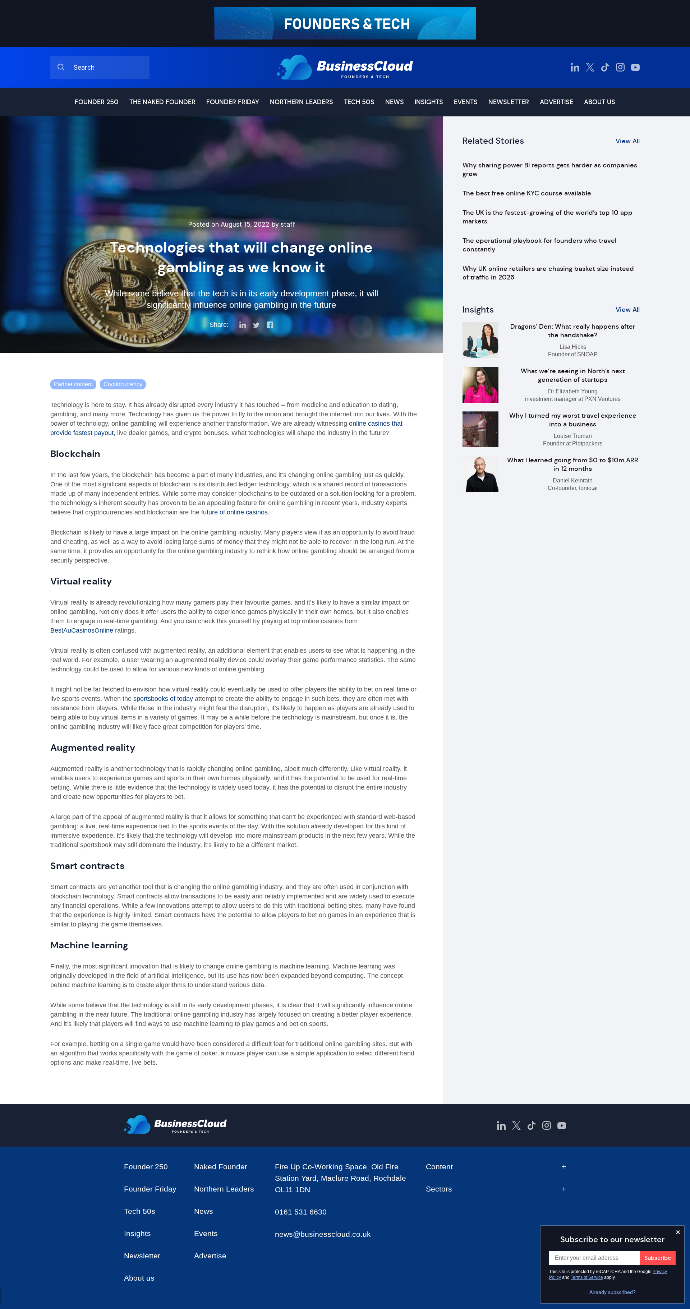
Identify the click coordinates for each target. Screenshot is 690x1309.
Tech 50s (359, 102)
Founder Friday (232, 102)
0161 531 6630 (301, 1212)
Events (466, 102)
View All (628, 141)
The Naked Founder (162, 102)
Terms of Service (587, 1277)
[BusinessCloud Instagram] (620, 67)
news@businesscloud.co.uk (323, 1234)
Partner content (73, 384)
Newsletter (508, 102)
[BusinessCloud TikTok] (605, 67)
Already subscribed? (612, 1292)
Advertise (556, 102)
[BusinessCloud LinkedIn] (575, 67)
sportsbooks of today (163, 698)
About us (599, 102)
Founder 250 (97, 102)
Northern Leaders (301, 102)
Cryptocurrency (123, 384)
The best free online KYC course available (527, 193)
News (394, 102)
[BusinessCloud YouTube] (635, 67)
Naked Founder (220, 1166)
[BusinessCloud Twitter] (590, 67)
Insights (429, 102)
